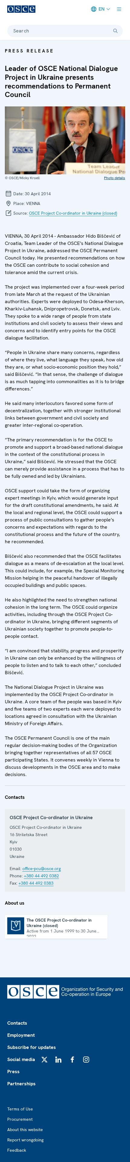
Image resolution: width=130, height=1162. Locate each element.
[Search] (115, 31)
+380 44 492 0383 (36, 883)
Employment (21, 1035)
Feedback (16, 1150)
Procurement (20, 1119)
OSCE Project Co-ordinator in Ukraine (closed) (73, 213)
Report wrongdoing (25, 1140)
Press (13, 1071)
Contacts (17, 1023)
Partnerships (21, 1083)
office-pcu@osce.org (41, 868)
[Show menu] (119, 9)
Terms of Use (20, 1109)
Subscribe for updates (31, 1047)
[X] (44, 1059)
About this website (25, 1129)
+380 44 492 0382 (41, 876)
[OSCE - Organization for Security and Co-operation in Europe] (21, 9)
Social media (21, 1059)
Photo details (114, 178)
